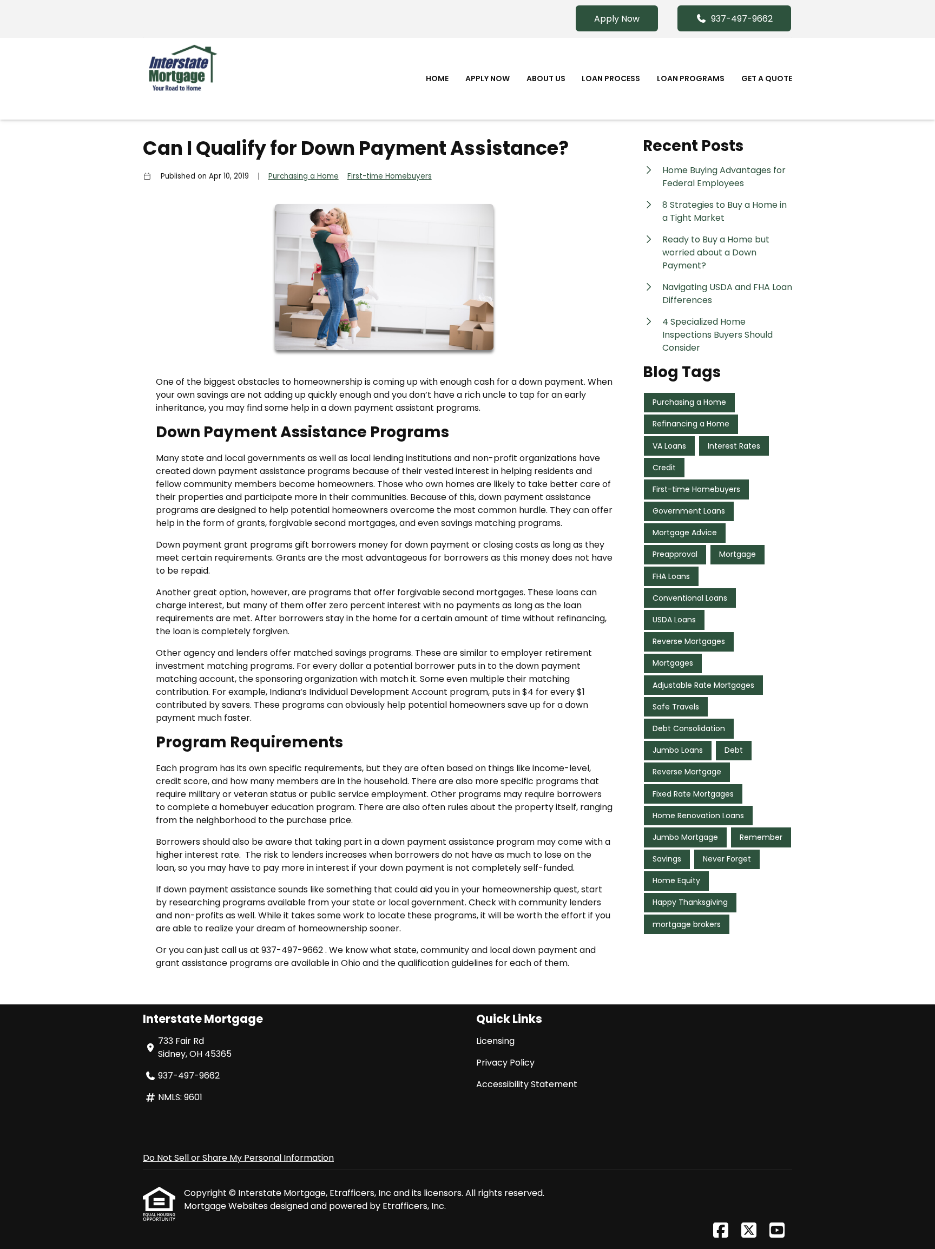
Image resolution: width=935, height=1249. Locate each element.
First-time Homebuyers (389, 176)
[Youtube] (777, 1230)
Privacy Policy (505, 1062)
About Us (545, 78)
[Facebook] (721, 1230)
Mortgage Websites (227, 1206)
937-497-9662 (742, 18)
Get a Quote (766, 78)
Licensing (495, 1041)
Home (437, 78)
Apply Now (617, 18)
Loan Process (611, 78)
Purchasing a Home (303, 176)
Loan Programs (691, 78)
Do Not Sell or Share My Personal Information (238, 1158)
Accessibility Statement (526, 1084)
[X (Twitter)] (749, 1230)
